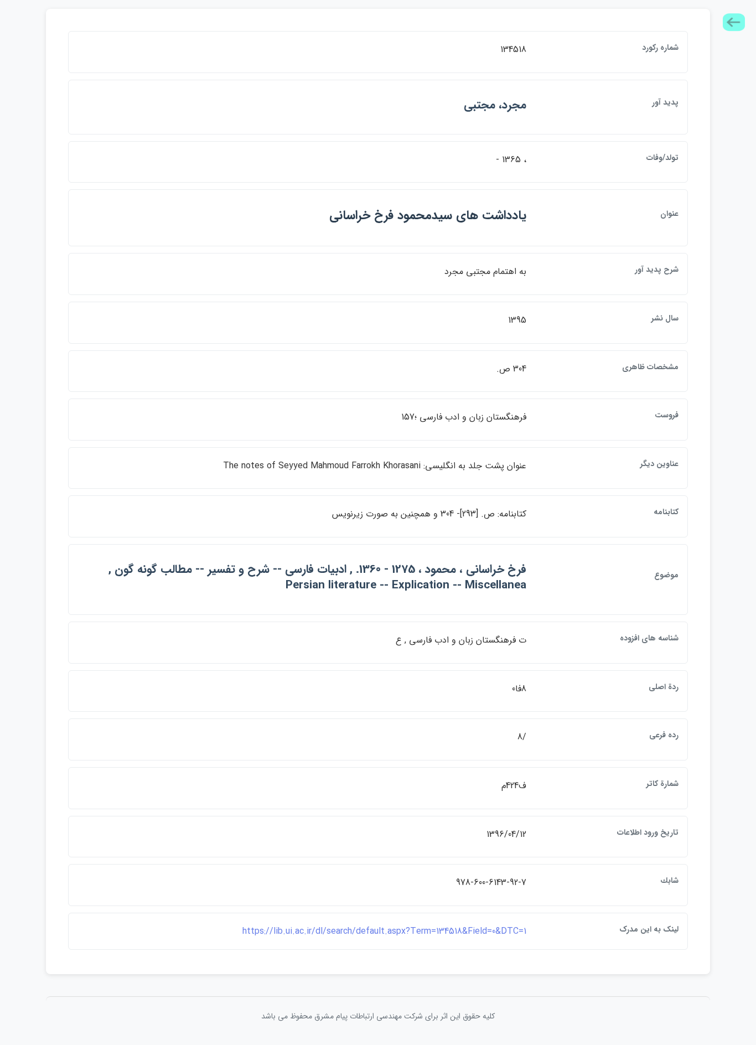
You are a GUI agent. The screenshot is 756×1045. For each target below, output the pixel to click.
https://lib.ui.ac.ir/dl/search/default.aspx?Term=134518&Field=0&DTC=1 (384, 931)
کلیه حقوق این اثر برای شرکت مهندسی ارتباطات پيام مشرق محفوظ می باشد (378, 1016)
